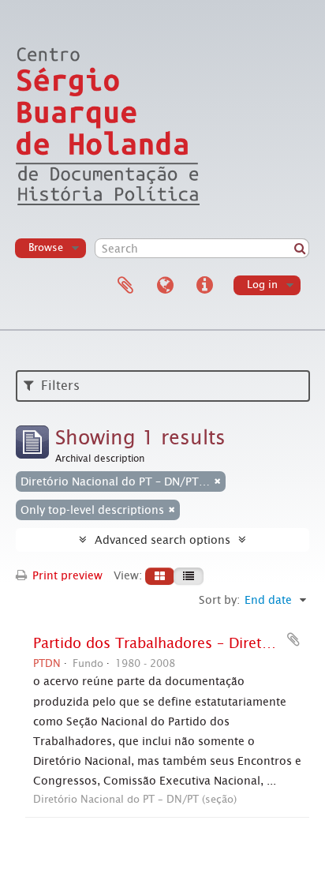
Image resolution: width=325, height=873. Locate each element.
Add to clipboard (293, 639)
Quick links (204, 285)
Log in (262, 284)
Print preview (66, 575)
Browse (45, 247)
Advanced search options (162, 540)
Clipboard (125, 285)
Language (165, 285)
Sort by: (219, 600)
